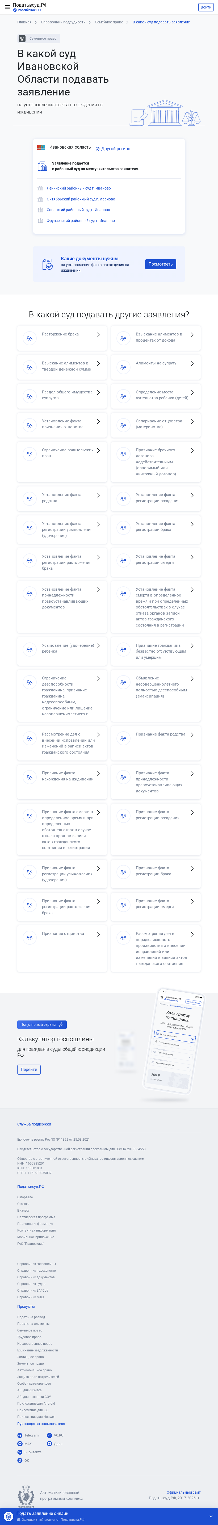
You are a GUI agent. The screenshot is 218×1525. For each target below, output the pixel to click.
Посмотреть (161, 264)
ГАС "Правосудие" (30, 1244)
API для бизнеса (29, 1390)
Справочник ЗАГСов (32, 1290)
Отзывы (23, 1204)
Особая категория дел (34, 1383)
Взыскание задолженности (37, 1350)
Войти (206, 7)
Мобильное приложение (35, 1237)
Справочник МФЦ (30, 1297)
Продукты (26, 1306)
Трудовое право (29, 1337)
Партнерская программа (36, 1217)
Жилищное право (30, 1357)
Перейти (29, 1069)
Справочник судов (31, 1284)
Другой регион (115, 148)
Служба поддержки (34, 1124)
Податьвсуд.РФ (30, 7)
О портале (25, 1197)
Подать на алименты (33, 1324)
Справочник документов (36, 1277)
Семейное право (29, 1330)
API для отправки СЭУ (34, 1397)
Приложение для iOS (32, 1410)
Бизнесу (23, 1210)
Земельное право (30, 1364)
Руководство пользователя (41, 1424)
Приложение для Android (36, 1403)
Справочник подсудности (36, 1270)
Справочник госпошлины (36, 1264)
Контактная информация (36, 1230)
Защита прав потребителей (38, 1377)
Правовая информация (35, 1224)
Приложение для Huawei (35, 1417)
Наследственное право (34, 1344)
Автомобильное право (34, 1370)
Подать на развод (31, 1317)
